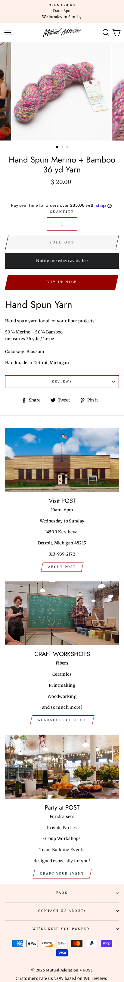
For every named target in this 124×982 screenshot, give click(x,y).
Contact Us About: (62, 911)
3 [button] (67, 147)
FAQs (61, 893)
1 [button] (57, 147)
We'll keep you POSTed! (62, 929)
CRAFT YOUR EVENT (62, 873)
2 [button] (62, 147)
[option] (62, 11)
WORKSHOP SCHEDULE (62, 720)
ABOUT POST (62, 567)
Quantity (62, 212)
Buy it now (61, 282)
